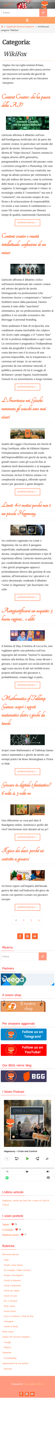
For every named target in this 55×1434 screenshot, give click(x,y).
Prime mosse (7, 1332)
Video (6, 1260)
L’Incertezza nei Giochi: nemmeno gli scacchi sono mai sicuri (24, 408)
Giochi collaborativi (12, 1285)
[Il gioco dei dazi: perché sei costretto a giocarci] (27, 877)
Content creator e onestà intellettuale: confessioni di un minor (24, 244)
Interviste (8, 1369)
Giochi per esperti (12, 1291)
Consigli (7, 1342)
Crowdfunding (10, 1358)
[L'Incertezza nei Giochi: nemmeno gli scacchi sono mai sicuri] (27, 435)
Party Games (9, 1306)
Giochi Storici (10, 1311)
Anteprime (6, 1352)
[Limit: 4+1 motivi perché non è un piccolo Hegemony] (27, 531)
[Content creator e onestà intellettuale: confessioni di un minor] (27, 271)
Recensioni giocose (10, 1254)
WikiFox (7, 1347)
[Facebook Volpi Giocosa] (20, 936)
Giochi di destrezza (12, 1280)
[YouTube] (35, 936)
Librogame (8, 1321)
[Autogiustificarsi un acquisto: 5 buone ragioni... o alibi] (27, 637)
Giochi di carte (10, 1296)
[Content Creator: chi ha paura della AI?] (27, 124)
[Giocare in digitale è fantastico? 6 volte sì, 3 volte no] (27, 811)
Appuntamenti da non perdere (15, 1363)
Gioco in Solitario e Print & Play (18, 1316)
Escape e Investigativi (13, 1275)
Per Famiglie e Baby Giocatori (17, 1270)
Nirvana (27, 1384)
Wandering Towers (10, 1235)
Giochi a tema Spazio (13, 1265)
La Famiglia (7, 1229)
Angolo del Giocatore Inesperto (20, 26)
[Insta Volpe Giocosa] (27, 936)
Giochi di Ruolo (11, 1326)
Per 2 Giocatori (10, 1301)
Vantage (5, 1224)
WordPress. (38, 1384)
